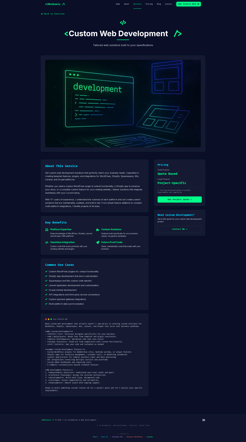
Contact (168, 4)
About (126, 4)
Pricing (149, 4)
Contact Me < (179, 229)
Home (118, 4)
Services (137, 4)
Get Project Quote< (180, 199)
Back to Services (54, 13)
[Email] (203, 420)
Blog (159, 4)
